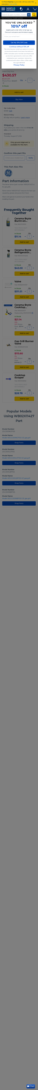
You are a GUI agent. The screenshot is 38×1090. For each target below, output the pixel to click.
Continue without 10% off (19, 47)
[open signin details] (28, 9)
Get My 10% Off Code (19, 43)
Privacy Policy (19, 65)
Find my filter (13, 4)
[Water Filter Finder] (21, 8)
